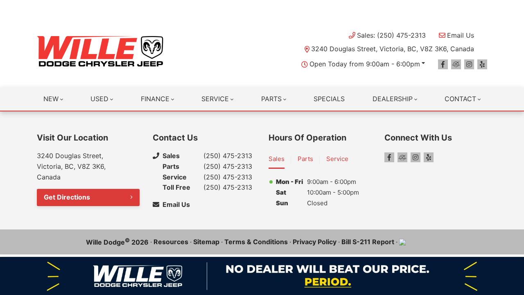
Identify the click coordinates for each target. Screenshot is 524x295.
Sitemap (206, 242)
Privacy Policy (315, 242)
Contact (460, 99)
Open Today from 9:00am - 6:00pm (364, 64)
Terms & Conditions (256, 242)
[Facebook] (443, 64)
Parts (271, 99)
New (51, 99)
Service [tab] (337, 159)
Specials (329, 99)
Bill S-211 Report (367, 242)
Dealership (393, 99)
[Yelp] (482, 64)
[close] (479, 7)
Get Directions (67, 197)
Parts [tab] (305, 159)
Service (215, 99)
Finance (155, 99)
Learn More (349, 8)
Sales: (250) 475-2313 (391, 35)
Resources (171, 242)
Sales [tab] (277, 159)
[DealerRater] (456, 64)
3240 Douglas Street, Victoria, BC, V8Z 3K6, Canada (392, 49)
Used (99, 99)
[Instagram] (469, 64)
